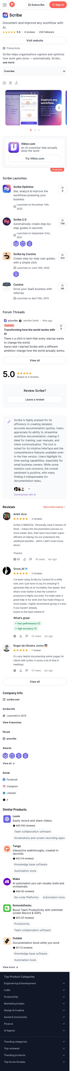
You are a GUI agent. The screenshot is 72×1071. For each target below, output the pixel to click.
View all (35, 360)
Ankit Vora (20, 514)
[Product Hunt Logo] (12, 5)
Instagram (12, 770)
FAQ (38, 1063)
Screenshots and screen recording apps (39, 822)
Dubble (17, 922)
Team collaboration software (32, 816)
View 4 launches (12, 706)
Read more (19, 614)
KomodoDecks (22, 889)
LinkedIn (11, 777)
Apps (21, 1063)
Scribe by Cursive (24, 254)
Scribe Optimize (23, 186)
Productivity (13, 48)
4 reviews (29, 32)
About (30, 1063)
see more (8, 62)
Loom (16, 800)
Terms (46, 1063)
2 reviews (37, 518)
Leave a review (34, 399)
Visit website (34, 40)
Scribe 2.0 (19, 219)
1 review (36, 634)
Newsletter (10, 1063)
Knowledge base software (30, 849)
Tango (17, 830)
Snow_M (18, 568)
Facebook (12, 764)
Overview (9, 71)
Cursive (18, 284)
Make (16, 863)
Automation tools (25, 855)
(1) (18, 559)
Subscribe (37, 4)
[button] (24, 559)
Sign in (59, 4)
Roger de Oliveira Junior (28, 630)
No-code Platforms (26, 881)
